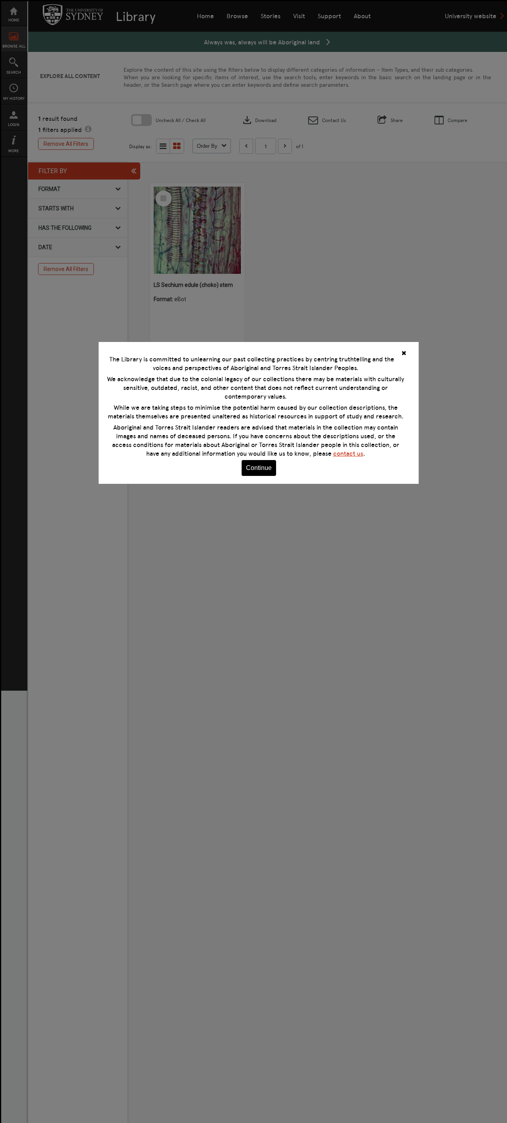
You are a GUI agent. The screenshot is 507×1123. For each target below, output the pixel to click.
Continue (259, 467)
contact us (348, 453)
